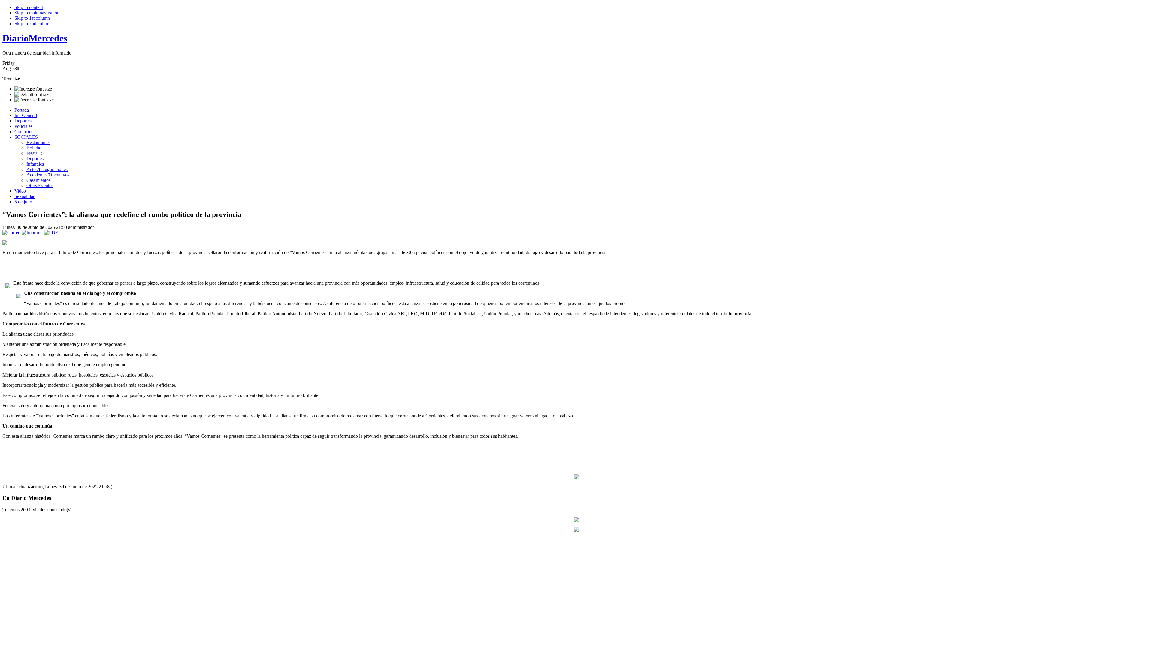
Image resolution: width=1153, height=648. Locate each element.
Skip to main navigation (36, 12)
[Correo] (11, 232)
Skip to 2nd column (33, 23)
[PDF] (51, 232)
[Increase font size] (33, 89)
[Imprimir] (32, 232)
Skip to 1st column (32, 18)
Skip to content (28, 7)
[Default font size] (32, 94)
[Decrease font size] (34, 100)
